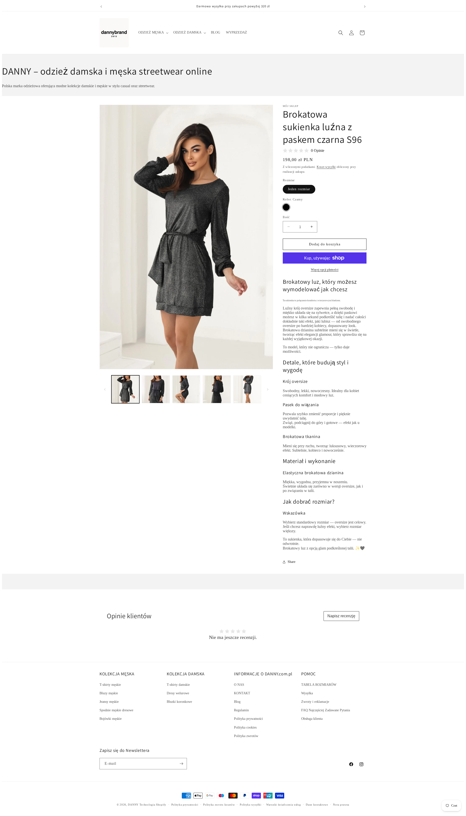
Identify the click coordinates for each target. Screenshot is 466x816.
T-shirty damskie (178, 685)
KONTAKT (242, 693)
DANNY (133, 804)
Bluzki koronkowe (179, 702)
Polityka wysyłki (250, 804)
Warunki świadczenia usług (283, 804)
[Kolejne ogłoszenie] (364, 6)
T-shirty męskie (110, 685)
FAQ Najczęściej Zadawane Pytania (325, 710)
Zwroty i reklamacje (315, 702)
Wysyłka (307, 693)
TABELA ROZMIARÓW (318, 685)
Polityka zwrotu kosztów (219, 804)
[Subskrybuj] (181, 763)
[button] (152, 32)
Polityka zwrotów (246, 736)
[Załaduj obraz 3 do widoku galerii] (186, 389)
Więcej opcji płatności (325, 269)
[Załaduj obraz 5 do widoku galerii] (247, 389)
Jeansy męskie (109, 702)
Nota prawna (341, 804)
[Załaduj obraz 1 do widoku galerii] (125, 389)
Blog (237, 702)
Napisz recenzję (341, 616)
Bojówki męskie (111, 719)
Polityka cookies (245, 727)
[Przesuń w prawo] (267, 389)
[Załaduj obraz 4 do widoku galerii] (217, 389)
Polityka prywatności (248, 719)
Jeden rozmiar (299, 189)
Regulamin (241, 710)
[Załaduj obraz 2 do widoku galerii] (156, 389)
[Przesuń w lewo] (105, 389)
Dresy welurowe (178, 693)
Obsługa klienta (312, 719)
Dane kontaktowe (317, 804)
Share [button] (291, 562)
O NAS (239, 685)
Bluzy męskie (109, 693)
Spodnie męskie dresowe (116, 710)
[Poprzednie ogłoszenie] (101, 6)
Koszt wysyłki (326, 167)
